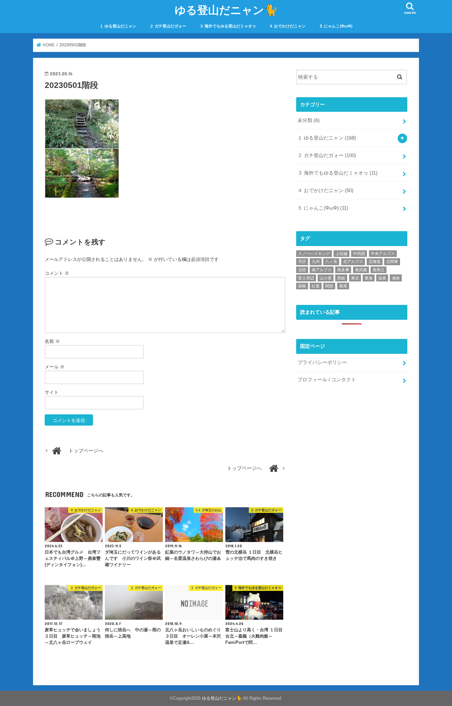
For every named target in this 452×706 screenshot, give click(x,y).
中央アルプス (383, 253)
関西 (329, 286)
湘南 (396, 278)
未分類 (308, 120)
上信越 (341, 253)
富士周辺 (306, 278)
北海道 (375, 261)
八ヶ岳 (331, 261)
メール (55, 366)
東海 (369, 278)
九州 (316, 261)
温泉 (382, 278)
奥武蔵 (361, 270)
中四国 (359, 253)
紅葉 (316, 286)
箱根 (302, 286)
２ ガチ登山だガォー (168, 26)
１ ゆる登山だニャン (118, 26)
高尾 (343, 286)
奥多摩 (343, 270)
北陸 (302, 270)
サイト (52, 392)
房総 (341, 278)
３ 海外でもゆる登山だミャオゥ (228, 26)
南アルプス (322, 270)
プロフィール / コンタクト (326, 379)
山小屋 (326, 278)
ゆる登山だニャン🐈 (226, 9)
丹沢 (302, 261)
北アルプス (353, 261)
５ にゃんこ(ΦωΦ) (335, 26)
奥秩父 (378, 270)
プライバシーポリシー (322, 362)
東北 (355, 278)
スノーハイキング (314, 253)
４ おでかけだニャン (287, 26)
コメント (57, 273)
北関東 (392, 261)
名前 (52, 341)
